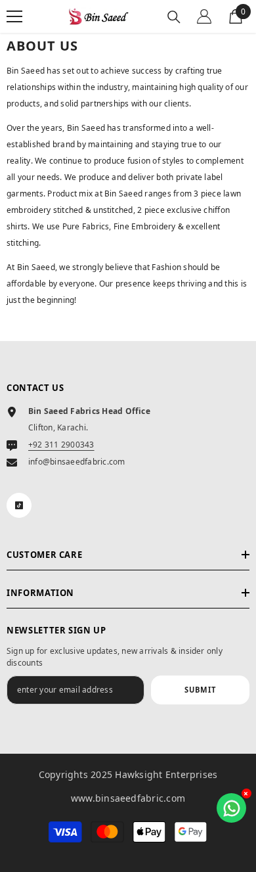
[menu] (14, 16)
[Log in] (204, 16)
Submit (200, 690)
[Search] (174, 17)
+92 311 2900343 (61, 444)
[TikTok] (19, 505)
